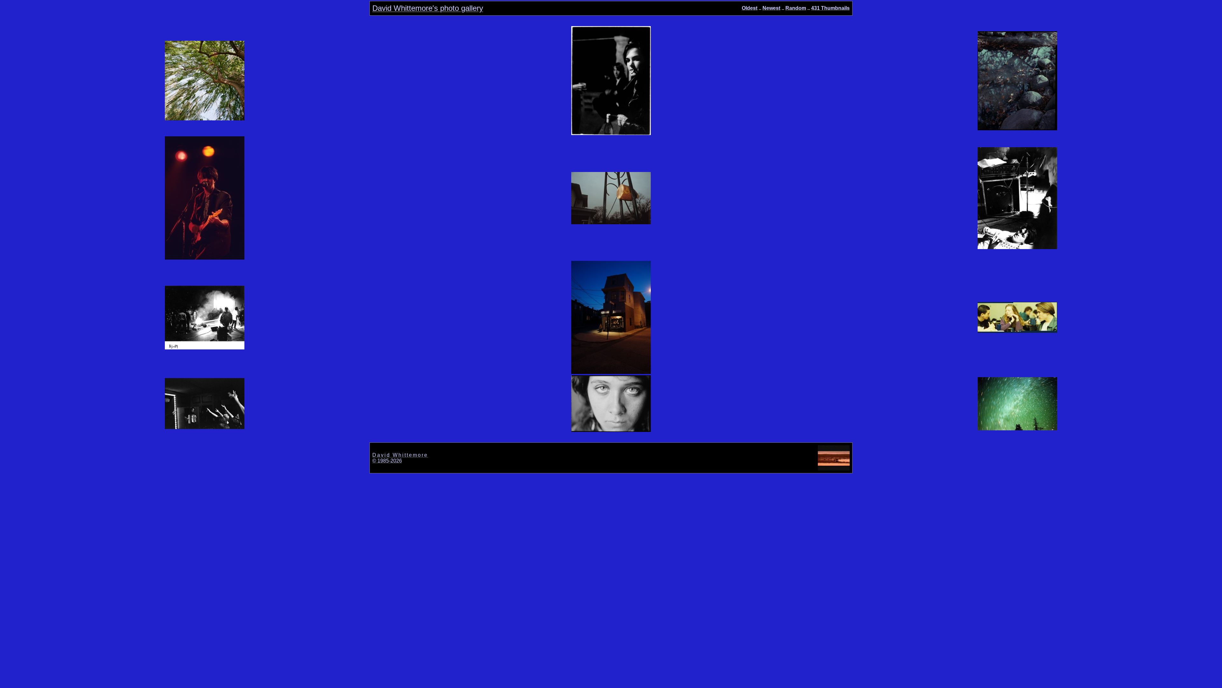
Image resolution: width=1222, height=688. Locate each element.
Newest (771, 8)
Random (795, 8)
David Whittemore (400, 455)
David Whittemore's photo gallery (427, 8)
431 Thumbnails (830, 8)
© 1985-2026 (387, 460)
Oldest (749, 8)
